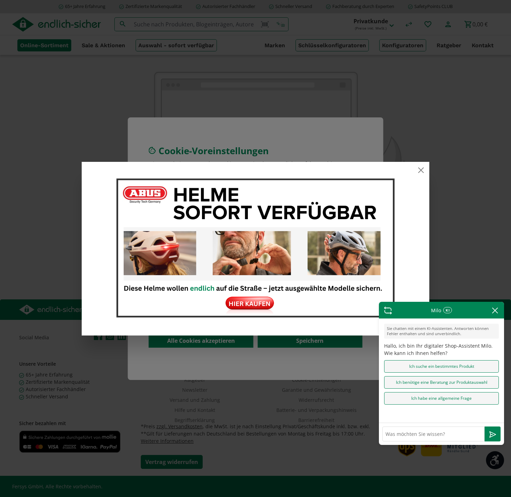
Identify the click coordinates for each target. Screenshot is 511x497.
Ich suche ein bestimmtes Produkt (441, 366)
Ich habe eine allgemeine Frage (441, 398)
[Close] (421, 170)
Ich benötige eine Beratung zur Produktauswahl (441, 382)
